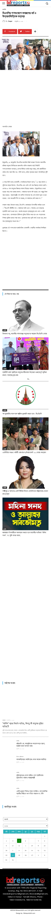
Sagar (10, 21)
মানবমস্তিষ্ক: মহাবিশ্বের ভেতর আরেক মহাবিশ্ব (31, 759)
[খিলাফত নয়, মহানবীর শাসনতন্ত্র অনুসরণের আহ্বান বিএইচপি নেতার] (25, 315)
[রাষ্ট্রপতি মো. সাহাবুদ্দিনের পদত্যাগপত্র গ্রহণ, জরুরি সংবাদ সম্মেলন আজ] (8, 746)
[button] (47, 4)
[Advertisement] (25, 97)
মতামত (3, 720)
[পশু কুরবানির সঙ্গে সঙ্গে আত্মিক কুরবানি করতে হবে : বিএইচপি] (25, 395)
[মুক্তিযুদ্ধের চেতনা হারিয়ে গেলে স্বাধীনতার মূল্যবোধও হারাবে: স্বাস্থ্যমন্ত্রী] (8, 778)
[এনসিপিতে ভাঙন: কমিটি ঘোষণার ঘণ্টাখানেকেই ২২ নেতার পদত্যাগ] (25, 433)
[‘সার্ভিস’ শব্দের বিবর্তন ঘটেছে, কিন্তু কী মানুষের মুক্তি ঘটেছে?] (25, 702)
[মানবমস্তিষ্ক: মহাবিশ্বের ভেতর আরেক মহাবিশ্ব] (8, 762)
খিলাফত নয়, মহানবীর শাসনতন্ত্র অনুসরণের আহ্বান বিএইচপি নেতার (24, 333)
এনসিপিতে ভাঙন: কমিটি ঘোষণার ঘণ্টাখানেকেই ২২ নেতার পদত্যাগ (24, 452)
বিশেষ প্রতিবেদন (20, 756)
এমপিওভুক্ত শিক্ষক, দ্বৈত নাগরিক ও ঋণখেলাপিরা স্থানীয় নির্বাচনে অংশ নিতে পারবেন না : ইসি (31, 792)
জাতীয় (17, 741)
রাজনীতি (4, 9)
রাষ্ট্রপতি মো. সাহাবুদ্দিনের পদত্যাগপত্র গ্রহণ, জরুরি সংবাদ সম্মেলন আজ (30, 744)
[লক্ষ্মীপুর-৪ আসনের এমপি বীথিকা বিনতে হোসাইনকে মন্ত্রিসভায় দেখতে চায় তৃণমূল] (25, 472)
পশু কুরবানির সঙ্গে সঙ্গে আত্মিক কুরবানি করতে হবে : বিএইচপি (22, 413)
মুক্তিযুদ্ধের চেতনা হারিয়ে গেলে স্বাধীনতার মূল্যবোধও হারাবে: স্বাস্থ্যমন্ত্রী (29, 776)
